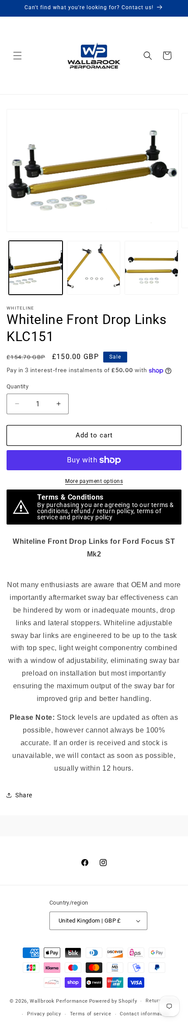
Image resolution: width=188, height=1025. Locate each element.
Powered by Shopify (113, 1001)
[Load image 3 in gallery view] (151, 268)
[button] (17, 55)
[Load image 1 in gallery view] (36, 268)
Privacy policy (44, 1014)
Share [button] (23, 795)
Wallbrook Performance (59, 1001)
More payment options (94, 481)
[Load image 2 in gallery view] (94, 268)
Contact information (144, 1014)
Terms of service (90, 1014)
